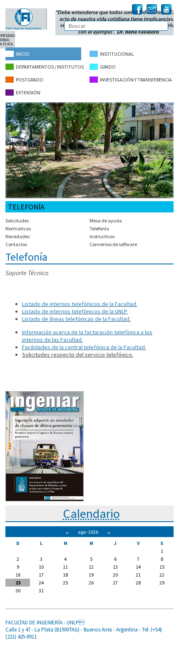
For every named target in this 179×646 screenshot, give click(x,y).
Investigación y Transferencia (136, 79)
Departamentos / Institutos (50, 67)
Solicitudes (17, 220)
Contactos (16, 244)
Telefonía (99, 228)
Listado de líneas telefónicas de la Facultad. (76, 319)
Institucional (117, 54)
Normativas (18, 228)
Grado (108, 67)
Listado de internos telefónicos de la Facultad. (79, 304)
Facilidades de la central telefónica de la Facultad (83, 347)
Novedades (17, 236)
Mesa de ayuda (106, 220)
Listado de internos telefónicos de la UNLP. (75, 311)
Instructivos (102, 236)
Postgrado (29, 79)
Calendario (91, 513)
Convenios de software (113, 244)
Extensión (28, 92)
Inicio (23, 54)
